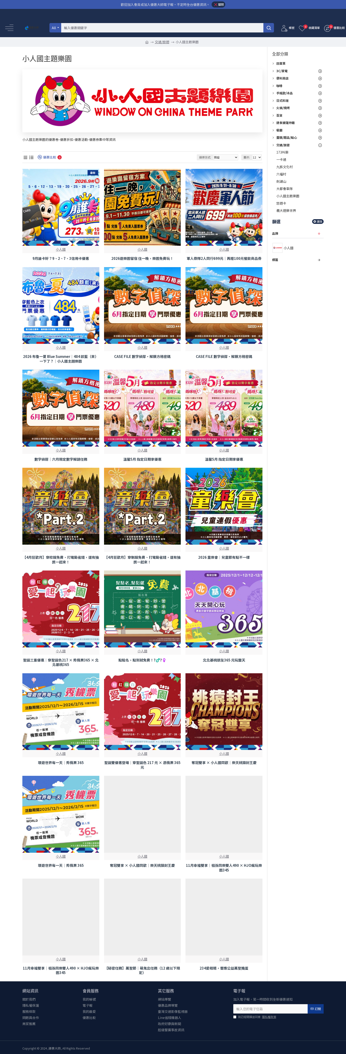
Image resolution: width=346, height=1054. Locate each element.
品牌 (275, 233)
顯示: (247, 157)
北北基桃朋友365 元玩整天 (224, 660)
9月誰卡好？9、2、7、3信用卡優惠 (60, 258)
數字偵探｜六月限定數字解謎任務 (60, 459)
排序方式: (205, 157)
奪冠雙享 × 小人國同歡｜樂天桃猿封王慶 (224, 762)
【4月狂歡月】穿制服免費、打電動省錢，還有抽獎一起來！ (142, 559)
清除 (319, 221)
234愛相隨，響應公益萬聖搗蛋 (224, 968)
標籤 (275, 260)
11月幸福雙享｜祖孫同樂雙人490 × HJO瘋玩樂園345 (224, 867)
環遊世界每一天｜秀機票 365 (61, 762)
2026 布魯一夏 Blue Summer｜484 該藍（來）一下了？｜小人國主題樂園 (60, 358)
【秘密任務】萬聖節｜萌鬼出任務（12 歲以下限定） (142, 970)
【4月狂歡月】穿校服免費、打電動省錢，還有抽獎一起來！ (61, 559)
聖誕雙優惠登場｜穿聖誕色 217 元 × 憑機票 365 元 (142, 764)
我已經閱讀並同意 (257, 1017)
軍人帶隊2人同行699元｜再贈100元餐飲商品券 (224, 258)
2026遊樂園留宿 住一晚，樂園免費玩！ (142, 258)
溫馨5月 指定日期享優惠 (142, 459)
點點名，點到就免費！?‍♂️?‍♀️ (142, 660)
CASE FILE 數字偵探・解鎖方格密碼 (142, 356)
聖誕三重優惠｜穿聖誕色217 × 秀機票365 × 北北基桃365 (61, 662)
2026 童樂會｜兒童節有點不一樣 (224, 557)
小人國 (61, 249)
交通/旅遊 (162, 42)
